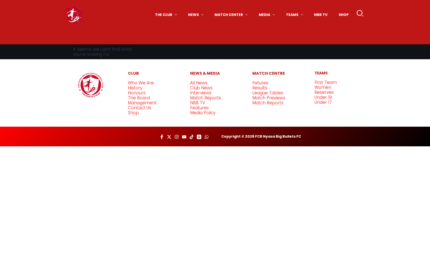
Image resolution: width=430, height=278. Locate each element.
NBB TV (197, 103)
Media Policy (202, 113)
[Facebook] (162, 137)
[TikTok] (191, 137)
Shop (133, 113)
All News (199, 83)
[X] (169, 137)
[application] (174, 14)
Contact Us (139, 108)
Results (259, 88)
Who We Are (141, 83)
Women (323, 87)
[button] (360, 14)
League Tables (267, 93)
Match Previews (268, 98)
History (135, 88)
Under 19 (323, 97)
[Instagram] (176, 137)
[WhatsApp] (206, 137)
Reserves (324, 92)
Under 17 (323, 102)
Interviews (201, 93)
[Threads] (199, 137)
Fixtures (260, 83)
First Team (326, 82)
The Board (139, 98)
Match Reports (205, 98)
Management (142, 103)
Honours (137, 93)
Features (199, 108)
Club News (201, 88)
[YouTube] (184, 137)
